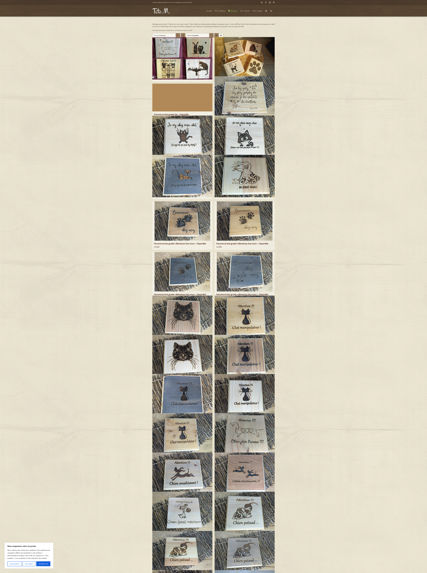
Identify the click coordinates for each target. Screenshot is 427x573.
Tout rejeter (29, 564)
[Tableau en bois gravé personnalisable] (182, 58)
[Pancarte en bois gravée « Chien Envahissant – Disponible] (182, 474)
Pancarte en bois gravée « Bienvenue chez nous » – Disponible (180, 243)
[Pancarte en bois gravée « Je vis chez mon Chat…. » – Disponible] (182, 176)
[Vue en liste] (221, 35)
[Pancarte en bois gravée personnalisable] (245, 58)
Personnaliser (14, 564)
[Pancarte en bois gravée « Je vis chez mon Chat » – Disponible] (182, 137)
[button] (271, 10)
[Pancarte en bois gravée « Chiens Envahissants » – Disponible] (245, 474)
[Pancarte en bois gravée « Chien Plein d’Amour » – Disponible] (245, 434)
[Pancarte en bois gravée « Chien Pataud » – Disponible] (245, 513)
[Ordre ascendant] (183, 35)
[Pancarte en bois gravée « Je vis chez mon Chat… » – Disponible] (245, 137)
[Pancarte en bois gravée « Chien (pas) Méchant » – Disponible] (182, 513)
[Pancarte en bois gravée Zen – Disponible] (182, 97)
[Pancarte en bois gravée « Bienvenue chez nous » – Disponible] (182, 221)
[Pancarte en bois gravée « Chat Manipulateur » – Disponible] (245, 317)
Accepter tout (43, 564)
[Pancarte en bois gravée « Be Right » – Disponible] (245, 176)
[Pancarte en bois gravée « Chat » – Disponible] (182, 317)
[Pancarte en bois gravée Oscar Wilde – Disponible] (245, 97)
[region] (28, 556)
